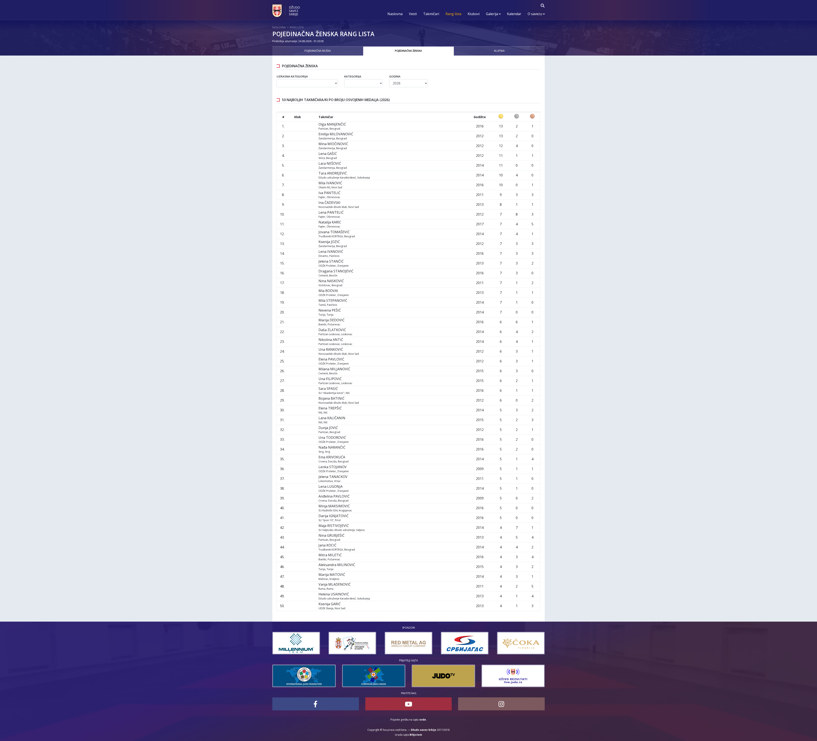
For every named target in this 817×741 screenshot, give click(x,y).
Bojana (331, 398)
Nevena (330, 310)
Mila (330, 183)
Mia (328, 290)
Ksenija (329, 241)
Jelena (331, 261)
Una (331, 349)
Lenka (333, 467)
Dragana (336, 271)
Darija (334, 516)
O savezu (535, 13)
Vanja (335, 584)
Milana (334, 369)
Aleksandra (337, 564)
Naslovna (395, 13)
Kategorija (352, 76)
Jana (327, 545)
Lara (330, 163)
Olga (332, 124)
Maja (334, 525)
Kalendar (514, 13)
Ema (332, 457)
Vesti (413, 13)
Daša (332, 330)
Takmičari (431, 13)
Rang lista (453, 13)
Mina (333, 144)
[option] (299, 643)
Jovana (334, 232)
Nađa (332, 447)
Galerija (492, 13)
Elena (331, 359)
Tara (333, 173)
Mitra (330, 555)
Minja (334, 506)
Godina (394, 76)
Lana (332, 418)
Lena (328, 153)
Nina (331, 281)
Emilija (336, 134)
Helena (334, 594)
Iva (329, 192)
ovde (422, 719)
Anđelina (334, 496)
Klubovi (474, 13)
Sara (328, 388)
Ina (329, 202)
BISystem (416, 735)
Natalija (330, 222)
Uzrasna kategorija (292, 76)
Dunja (328, 427)
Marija (331, 320)
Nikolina (331, 339)
